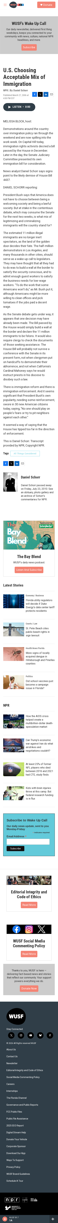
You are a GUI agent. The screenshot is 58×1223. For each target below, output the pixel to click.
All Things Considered (25, 453)
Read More (29, 905)
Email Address (17, 836)
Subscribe (29, 47)
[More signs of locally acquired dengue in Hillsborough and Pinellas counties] (13, 654)
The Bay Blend (29, 556)
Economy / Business (35, 595)
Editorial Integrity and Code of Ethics (29, 894)
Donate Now (29, 988)
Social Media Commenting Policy (23, 1077)
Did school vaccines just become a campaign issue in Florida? (39, 685)
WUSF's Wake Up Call (29, 23)
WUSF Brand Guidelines (18, 1174)
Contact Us (12, 1056)
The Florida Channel (16, 1098)
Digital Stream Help (16, 1132)
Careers (10, 1084)
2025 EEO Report (15, 1125)
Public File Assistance (17, 1119)
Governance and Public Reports (22, 1105)
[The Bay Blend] (29, 535)
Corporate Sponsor (16, 1146)
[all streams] (53, 1219)
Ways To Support (15, 1160)
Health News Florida (35, 648)
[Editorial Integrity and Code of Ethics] (29, 880)
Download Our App (15, 1153)
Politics (29, 676)
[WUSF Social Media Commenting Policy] (29, 929)
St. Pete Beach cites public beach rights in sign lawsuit (38, 632)
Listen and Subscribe (29, 570)
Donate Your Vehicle (16, 1139)
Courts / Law (31, 623)
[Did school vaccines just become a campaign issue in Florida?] (13, 682)
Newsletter (12, 1063)
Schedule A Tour (14, 1181)
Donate (47, 4)
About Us (11, 1049)
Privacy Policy (13, 1167)
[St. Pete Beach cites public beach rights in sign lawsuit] (13, 629)
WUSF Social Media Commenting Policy (29, 943)
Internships (12, 1091)
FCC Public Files (14, 1112)
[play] (5, 1219)
